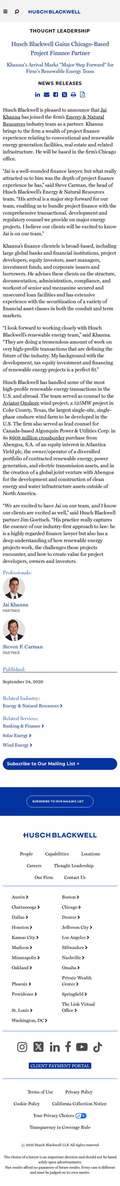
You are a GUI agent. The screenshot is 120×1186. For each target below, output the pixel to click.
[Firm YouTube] (84, 1049)
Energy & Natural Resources (31, 705)
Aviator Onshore (21, 402)
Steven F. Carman (23, 646)
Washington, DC (28, 1020)
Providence (23, 994)
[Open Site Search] (16, 11)
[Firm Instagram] (24, 1049)
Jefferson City (76, 927)
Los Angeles (74, 937)
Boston (69, 897)
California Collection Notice (79, 1103)
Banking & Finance (22, 725)
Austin (19, 897)
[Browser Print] (73, 94)
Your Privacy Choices (54, 1115)
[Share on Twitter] (64, 94)
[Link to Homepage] (54, 12)
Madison (21, 947)
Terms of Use (40, 1092)
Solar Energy (16, 735)
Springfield (73, 994)
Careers (34, 865)
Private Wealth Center (77, 981)
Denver (70, 917)
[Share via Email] (46, 94)
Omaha (69, 967)
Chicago (70, 907)
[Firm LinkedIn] (57, 1049)
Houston (21, 927)
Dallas (19, 917)
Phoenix (20, 984)
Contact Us (75, 877)
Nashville (72, 957)
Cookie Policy (27, 1103)
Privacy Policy (79, 1092)
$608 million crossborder (36, 437)
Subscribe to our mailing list (57, 801)
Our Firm (44, 877)
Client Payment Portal (60, 1066)
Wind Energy (16, 744)
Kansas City (24, 937)
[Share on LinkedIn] (37, 94)
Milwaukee (73, 947)
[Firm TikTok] (98, 1049)
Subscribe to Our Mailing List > (43, 763)
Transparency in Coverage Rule (60, 1127)
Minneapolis (24, 957)
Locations (90, 854)
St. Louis (21, 1010)
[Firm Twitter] (41, 1049)
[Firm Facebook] (70, 1049)
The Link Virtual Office (78, 1007)
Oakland (21, 967)
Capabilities (57, 854)
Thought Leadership (60, 31)
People (26, 854)
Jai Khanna (15, 604)
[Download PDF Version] (82, 94)
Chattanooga (24, 907)
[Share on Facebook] (55, 94)
